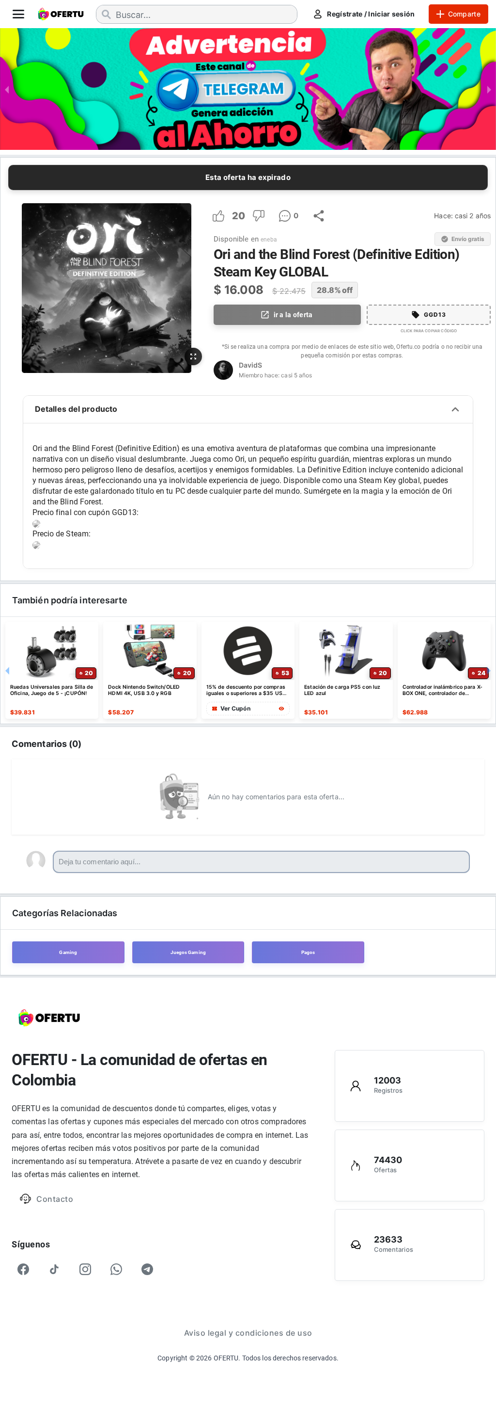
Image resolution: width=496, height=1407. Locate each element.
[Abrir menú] (18, 14)
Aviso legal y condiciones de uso (248, 1333)
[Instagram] (85, 1269)
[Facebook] (23, 1269)
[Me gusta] (218, 215)
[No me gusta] (258, 215)
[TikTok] (54, 1269)
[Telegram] (147, 1269)
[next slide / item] (489, 89)
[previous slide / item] (7, 89)
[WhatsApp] (116, 1269)
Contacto (54, 1199)
